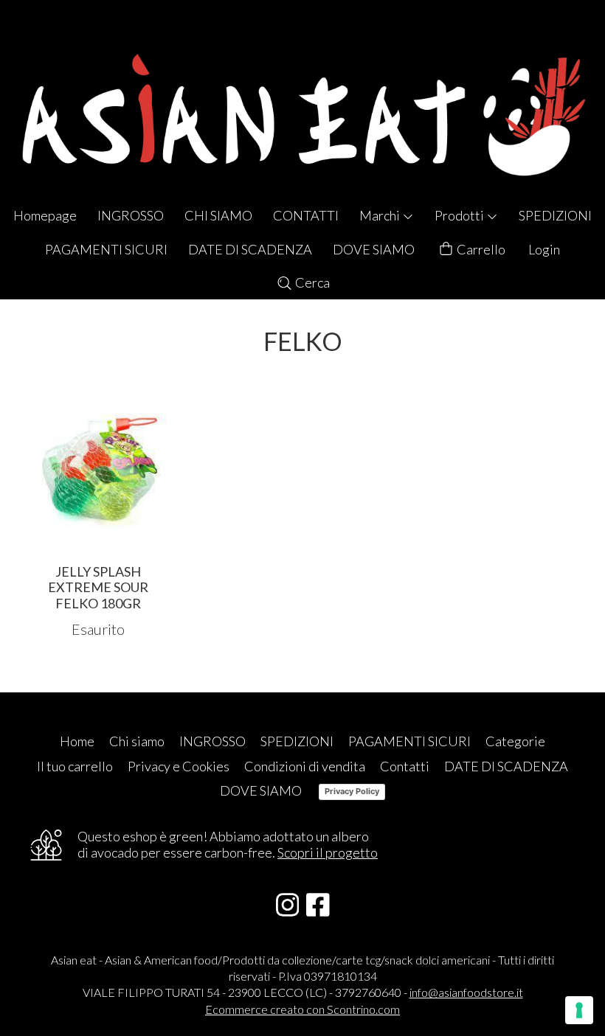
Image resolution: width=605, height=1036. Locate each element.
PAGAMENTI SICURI (106, 249)
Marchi (380, 215)
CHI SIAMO (218, 215)
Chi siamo (137, 741)
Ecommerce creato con (302, 1009)
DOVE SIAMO (374, 249)
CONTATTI (306, 215)
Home (77, 741)
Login (544, 249)
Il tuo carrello (75, 766)
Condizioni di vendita (304, 766)
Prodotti (460, 215)
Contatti (404, 766)
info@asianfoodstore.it (466, 992)
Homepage (45, 215)
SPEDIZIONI (555, 215)
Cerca (311, 282)
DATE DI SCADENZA (250, 249)
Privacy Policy (352, 791)
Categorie (515, 741)
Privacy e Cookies (178, 766)
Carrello (479, 249)
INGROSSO (130, 215)
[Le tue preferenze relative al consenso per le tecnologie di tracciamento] (579, 1010)
